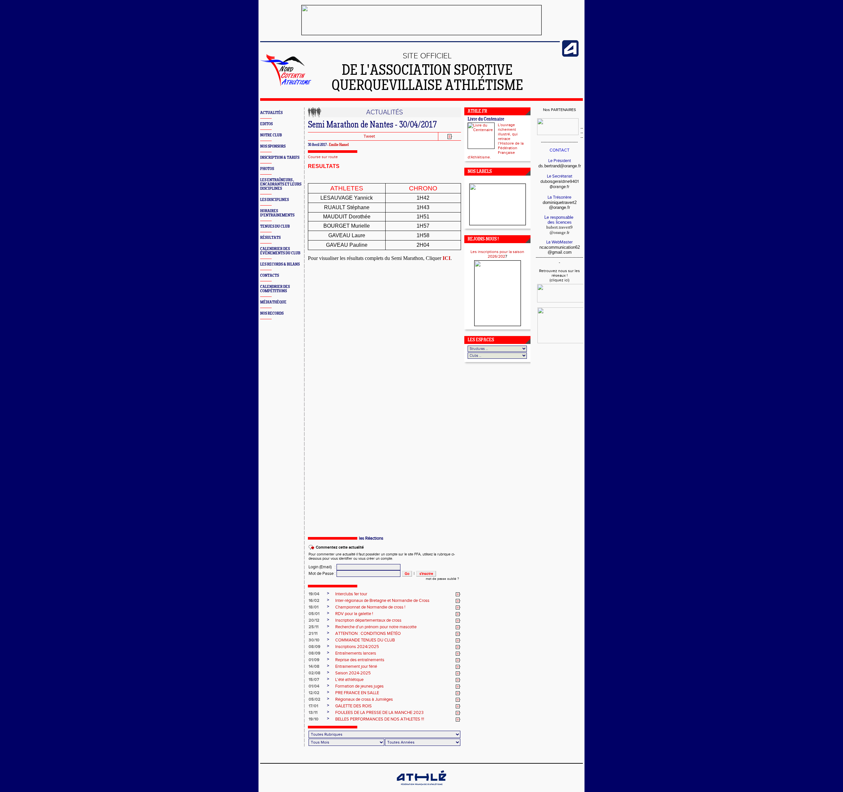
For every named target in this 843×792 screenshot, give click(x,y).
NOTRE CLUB (271, 135)
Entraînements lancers (355, 653)
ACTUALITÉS (271, 113)
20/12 (314, 620)
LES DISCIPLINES (274, 200)
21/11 (313, 633)
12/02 (314, 692)
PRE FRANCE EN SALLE (357, 692)
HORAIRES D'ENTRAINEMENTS (277, 213)
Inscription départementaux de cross (368, 620)
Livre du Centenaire (486, 119)
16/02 (314, 600)
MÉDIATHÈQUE (273, 302)
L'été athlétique (349, 679)
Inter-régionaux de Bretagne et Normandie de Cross (382, 600)
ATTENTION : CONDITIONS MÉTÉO (368, 633)
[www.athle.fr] (570, 55)
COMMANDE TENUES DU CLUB (365, 640)
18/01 (313, 607)
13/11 (313, 712)
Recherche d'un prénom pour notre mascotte (376, 627)
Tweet (369, 136)
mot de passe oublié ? (442, 579)
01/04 (314, 686)
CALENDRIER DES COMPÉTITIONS (275, 289)
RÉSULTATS (270, 238)
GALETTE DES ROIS (353, 706)
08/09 (314, 646)
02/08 (314, 673)
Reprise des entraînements (359, 660)
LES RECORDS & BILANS (280, 264)
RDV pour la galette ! (354, 613)
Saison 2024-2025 (353, 673)
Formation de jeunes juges (359, 686)
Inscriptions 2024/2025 (357, 646)
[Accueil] (285, 85)
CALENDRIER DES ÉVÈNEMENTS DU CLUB (280, 251)
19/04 (314, 594)
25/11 (313, 627)
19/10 (313, 719)
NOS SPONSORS (273, 146)
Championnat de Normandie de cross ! (370, 607)
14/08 (314, 666)
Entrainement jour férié (356, 666)
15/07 (314, 679)
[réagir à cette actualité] (458, 594)
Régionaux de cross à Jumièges (364, 699)
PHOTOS (267, 169)
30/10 (314, 640)
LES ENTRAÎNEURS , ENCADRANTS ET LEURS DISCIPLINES (280, 184)
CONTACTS (269, 275)
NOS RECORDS (272, 313)
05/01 (314, 613)
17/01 (313, 706)
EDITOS (266, 124)
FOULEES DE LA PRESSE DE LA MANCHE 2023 (379, 712)
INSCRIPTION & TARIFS (279, 158)
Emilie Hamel (339, 145)
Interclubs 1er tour (351, 594)
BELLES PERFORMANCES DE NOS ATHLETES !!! (379, 719)
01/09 (314, 660)
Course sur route (323, 157)
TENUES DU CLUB (275, 226)
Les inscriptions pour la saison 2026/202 (497, 254)
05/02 (314, 699)
